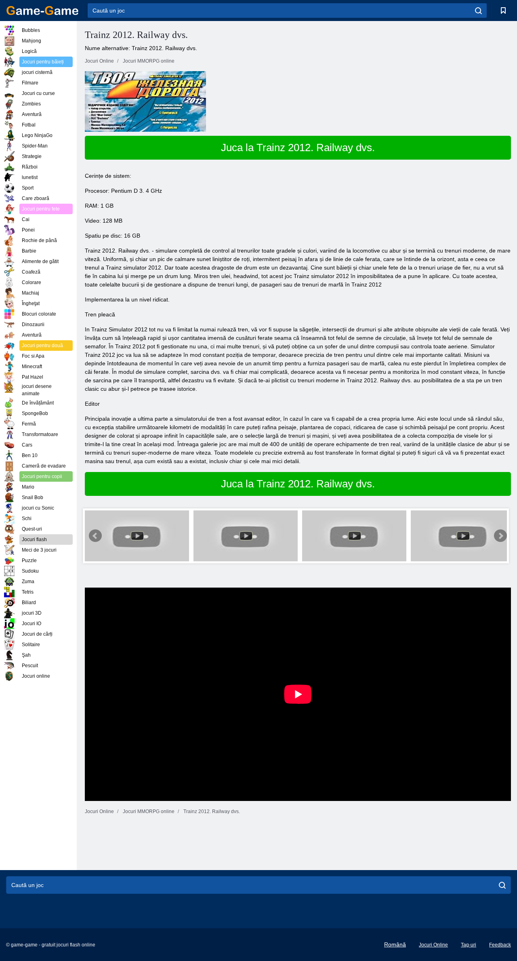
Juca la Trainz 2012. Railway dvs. (298, 147)
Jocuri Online (433, 945)
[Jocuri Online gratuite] (42, 10)
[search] (478, 10)
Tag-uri (468, 945)
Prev (95, 535)
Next (500, 535)
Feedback (500, 945)
